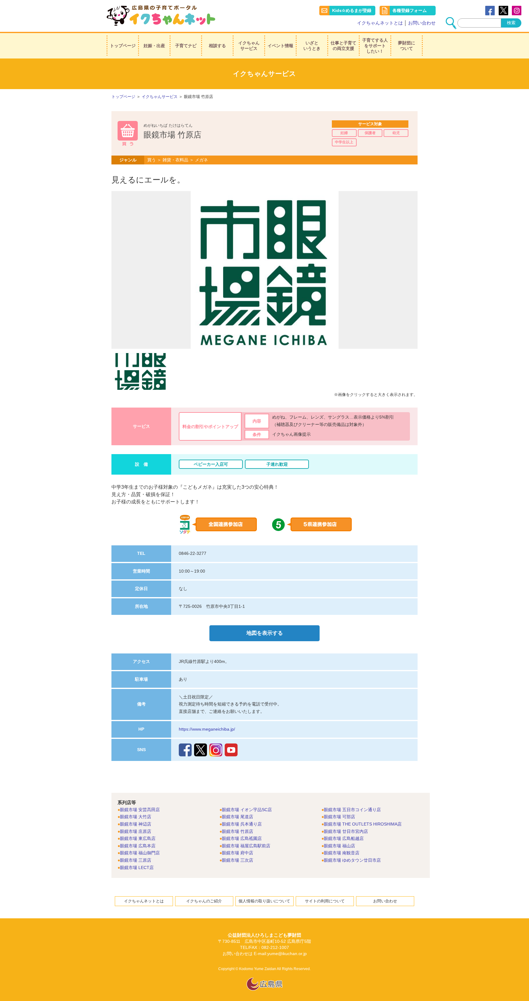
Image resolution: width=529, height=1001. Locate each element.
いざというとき (312, 45)
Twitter (503, 10)
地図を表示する (264, 633)
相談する (217, 45)
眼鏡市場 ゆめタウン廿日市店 (352, 860)
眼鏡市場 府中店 (237, 852)
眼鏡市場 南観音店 (341, 852)
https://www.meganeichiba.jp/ (207, 729)
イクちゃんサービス (249, 45)
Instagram (215, 749)
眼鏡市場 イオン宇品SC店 (247, 809)
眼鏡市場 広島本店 (138, 845)
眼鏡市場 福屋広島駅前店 (246, 845)
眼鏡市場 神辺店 (135, 824)
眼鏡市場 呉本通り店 (242, 824)
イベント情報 (280, 45)
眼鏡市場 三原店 (135, 860)
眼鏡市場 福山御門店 (140, 852)
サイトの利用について (325, 901)
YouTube (231, 749)
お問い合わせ (422, 22)
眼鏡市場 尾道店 (237, 816)
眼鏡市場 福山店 (339, 845)
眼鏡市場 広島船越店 (344, 838)
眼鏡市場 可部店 (339, 816)
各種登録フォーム (409, 10)
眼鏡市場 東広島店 (138, 838)
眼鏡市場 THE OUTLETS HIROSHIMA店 (363, 824)
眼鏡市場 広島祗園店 (242, 838)
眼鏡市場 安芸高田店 (140, 809)
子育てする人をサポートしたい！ (375, 46)
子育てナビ (186, 45)
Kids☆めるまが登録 (351, 10)
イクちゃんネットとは (380, 22)
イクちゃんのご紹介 (204, 901)
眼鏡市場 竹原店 (237, 831)
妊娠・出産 (154, 45)
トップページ (123, 45)
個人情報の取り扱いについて (264, 901)
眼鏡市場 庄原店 (135, 831)
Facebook (490, 10)
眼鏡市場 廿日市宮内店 (346, 831)
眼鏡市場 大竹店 (135, 816)
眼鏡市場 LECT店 (137, 867)
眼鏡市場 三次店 (237, 860)
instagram (516, 10)
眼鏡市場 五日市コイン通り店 (352, 809)
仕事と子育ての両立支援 (343, 45)
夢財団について (406, 45)
